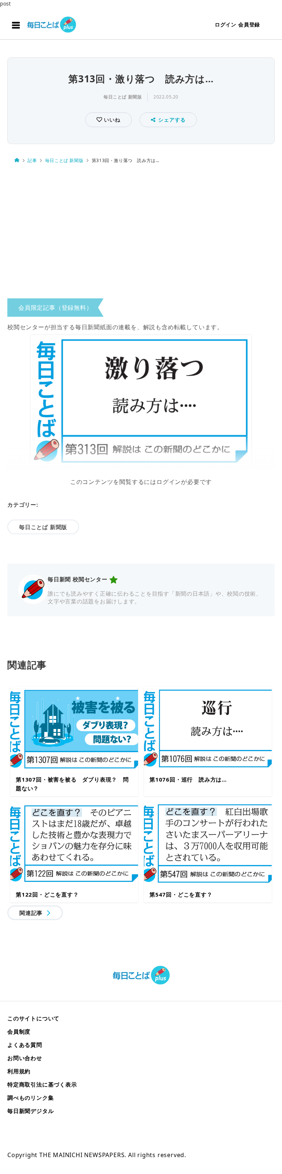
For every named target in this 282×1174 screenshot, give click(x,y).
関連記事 (31, 912)
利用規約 (18, 1071)
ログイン (225, 24)
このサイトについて (33, 1018)
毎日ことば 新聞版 (123, 97)
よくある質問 (24, 1044)
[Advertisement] (141, 233)
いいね (111, 119)
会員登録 (249, 24)
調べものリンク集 (30, 1097)
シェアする (171, 119)
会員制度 (18, 1031)
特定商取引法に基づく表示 (42, 1084)
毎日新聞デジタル (30, 1110)
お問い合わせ (24, 1058)
